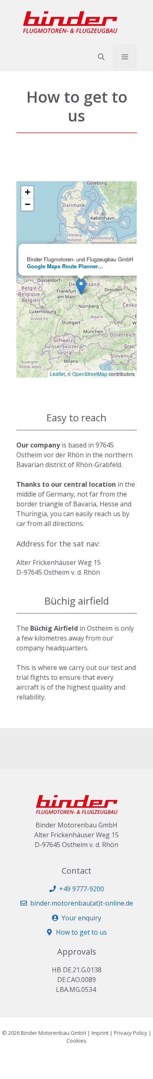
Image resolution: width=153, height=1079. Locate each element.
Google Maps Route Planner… (65, 266)
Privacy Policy (130, 1032)
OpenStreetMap (89, 373)
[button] (101, 57)
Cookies (76, 1040)
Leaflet (57, 373)
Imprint (100, 1032)
